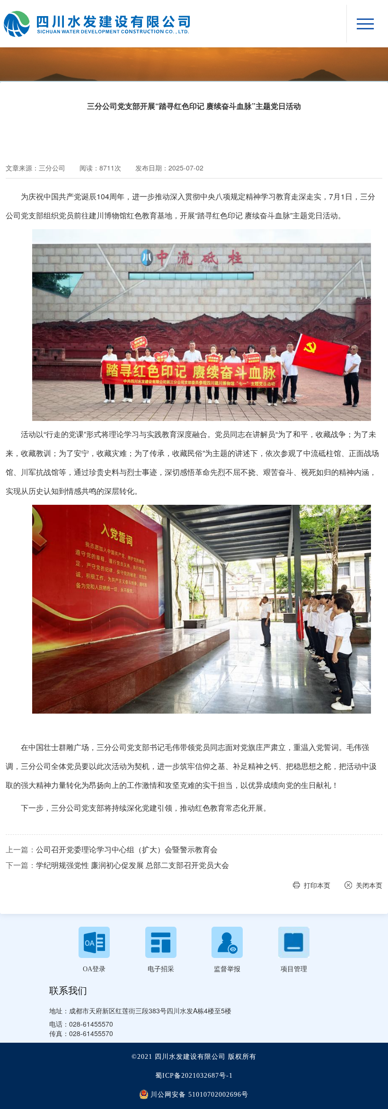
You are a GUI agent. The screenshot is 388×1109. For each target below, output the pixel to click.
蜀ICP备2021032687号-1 (194, 1075)
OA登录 (94, 969)
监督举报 (227, 969)
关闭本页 (369, 885)
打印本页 (317, 885)
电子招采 (161, 969)
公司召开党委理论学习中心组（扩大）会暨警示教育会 (127, 849)
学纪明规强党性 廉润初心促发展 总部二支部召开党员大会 (132, 865)
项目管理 (294, 969)
